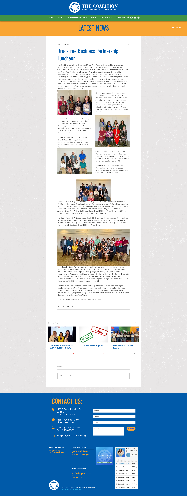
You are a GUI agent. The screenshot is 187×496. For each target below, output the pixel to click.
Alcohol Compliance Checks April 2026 (92, 346)
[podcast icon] (138, 17)
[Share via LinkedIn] (68, 306)
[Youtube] (134, 17)
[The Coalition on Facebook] (128, 17)
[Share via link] (73, 306)
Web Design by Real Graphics (71, 489)
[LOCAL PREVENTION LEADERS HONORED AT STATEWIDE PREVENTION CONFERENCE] (62, 334)
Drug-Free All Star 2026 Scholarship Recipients (123, 347)
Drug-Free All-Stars (64, 300)
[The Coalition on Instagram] (131, 17)
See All (137, 323)
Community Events (79, 300)
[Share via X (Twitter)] (63, 306)
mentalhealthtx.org (79, 451)
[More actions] (128, 44)
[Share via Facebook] (58, 306)
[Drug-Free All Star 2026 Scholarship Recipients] (125, 334)
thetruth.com (77, 453)
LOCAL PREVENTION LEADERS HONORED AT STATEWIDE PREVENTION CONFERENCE (61, 347)
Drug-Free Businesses (94, 300)
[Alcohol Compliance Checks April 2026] (93, 334)
